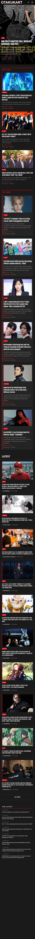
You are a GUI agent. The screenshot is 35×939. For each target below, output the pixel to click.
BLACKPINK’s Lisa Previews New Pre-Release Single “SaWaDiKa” (17, 433)
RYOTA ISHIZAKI (7, 56)
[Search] (28, 2)
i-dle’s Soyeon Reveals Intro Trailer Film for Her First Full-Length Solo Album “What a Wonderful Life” (16, 304)
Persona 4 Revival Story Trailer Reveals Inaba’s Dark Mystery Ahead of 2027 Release (17, 97)
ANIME (4, 614)
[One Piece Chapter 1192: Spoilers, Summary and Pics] (17, 34)
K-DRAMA (6, 383)
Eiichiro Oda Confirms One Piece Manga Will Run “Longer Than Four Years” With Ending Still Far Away (17, 620)
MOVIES (4, 648)
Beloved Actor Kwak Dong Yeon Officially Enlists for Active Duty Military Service (15, 390)
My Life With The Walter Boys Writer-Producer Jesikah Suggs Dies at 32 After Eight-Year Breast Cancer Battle (17, 785)
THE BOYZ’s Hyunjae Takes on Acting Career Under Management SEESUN (17, 220)
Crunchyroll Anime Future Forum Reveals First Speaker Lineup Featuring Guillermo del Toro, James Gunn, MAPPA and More (17, 719)
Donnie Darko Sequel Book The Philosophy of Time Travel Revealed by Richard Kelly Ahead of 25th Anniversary (17, 653)
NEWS (3, 38)
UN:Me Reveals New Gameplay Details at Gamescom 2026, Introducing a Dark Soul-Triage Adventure (17, 520)
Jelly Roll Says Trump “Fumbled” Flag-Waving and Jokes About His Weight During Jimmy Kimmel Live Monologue (17, 586)
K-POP (4, 131)
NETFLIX (5, 780)
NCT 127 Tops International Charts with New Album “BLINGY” (16, 135)
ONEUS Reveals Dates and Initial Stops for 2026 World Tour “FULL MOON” (17, 174)
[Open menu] (32, 2)
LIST (4, 748)
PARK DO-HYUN (8, 145)
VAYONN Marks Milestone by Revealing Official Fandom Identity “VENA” (18, 262)
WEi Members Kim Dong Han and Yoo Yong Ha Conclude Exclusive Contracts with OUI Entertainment (17, 347)
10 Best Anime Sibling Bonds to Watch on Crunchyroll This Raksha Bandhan (15, 686)
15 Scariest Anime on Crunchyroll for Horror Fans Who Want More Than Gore (16, 752)
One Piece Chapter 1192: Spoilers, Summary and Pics (16, 42)
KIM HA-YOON (9, 272)
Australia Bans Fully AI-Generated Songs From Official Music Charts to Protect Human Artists (17, 553)
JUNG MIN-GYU (8, 181)
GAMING (5, 92)
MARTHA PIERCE (8, 106)
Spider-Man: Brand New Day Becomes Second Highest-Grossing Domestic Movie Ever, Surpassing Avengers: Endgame (15, 486)
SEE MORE (18, 797)
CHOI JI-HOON (9, 232)
